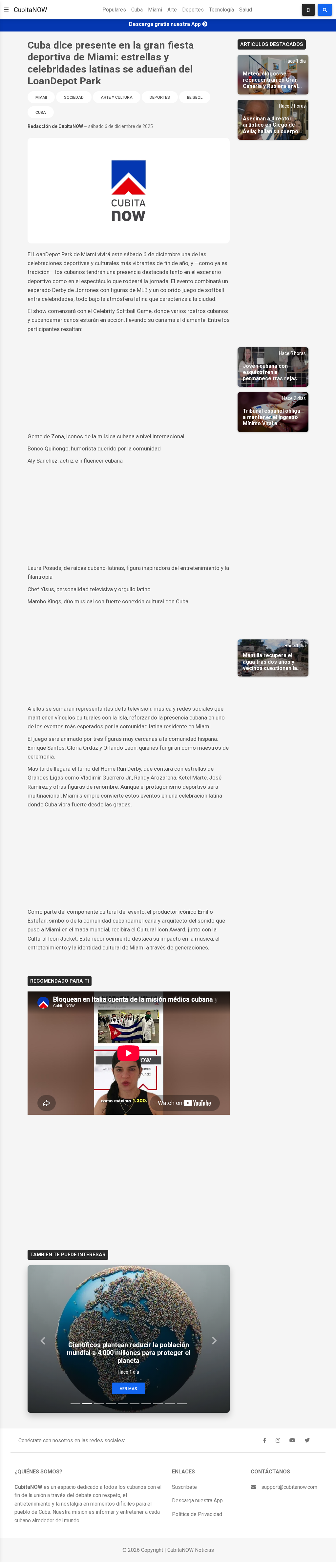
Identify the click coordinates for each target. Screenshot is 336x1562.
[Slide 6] (134, 1403)
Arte (172, 10)
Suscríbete (184, 1487)
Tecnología (221, 10)
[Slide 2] (87, 1403)
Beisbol (194, 97)
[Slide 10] (182, 1403)
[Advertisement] (129, 383)
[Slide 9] (170, 1403)
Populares (114, 10)
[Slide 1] (75, 1403)
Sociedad (74, 97)
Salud (245, 10)
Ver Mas (128, 1388)
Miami (155, 10)
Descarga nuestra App (197, 1500)
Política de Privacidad (197, 1514)
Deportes (193, 10)
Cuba (137, 10)
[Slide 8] (158, 1403)
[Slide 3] (99, 1403)
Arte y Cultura (117, 97)
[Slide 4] (111, 1403)
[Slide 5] (123, 1403)
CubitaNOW (30, 10)
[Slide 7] (146, 1403)
